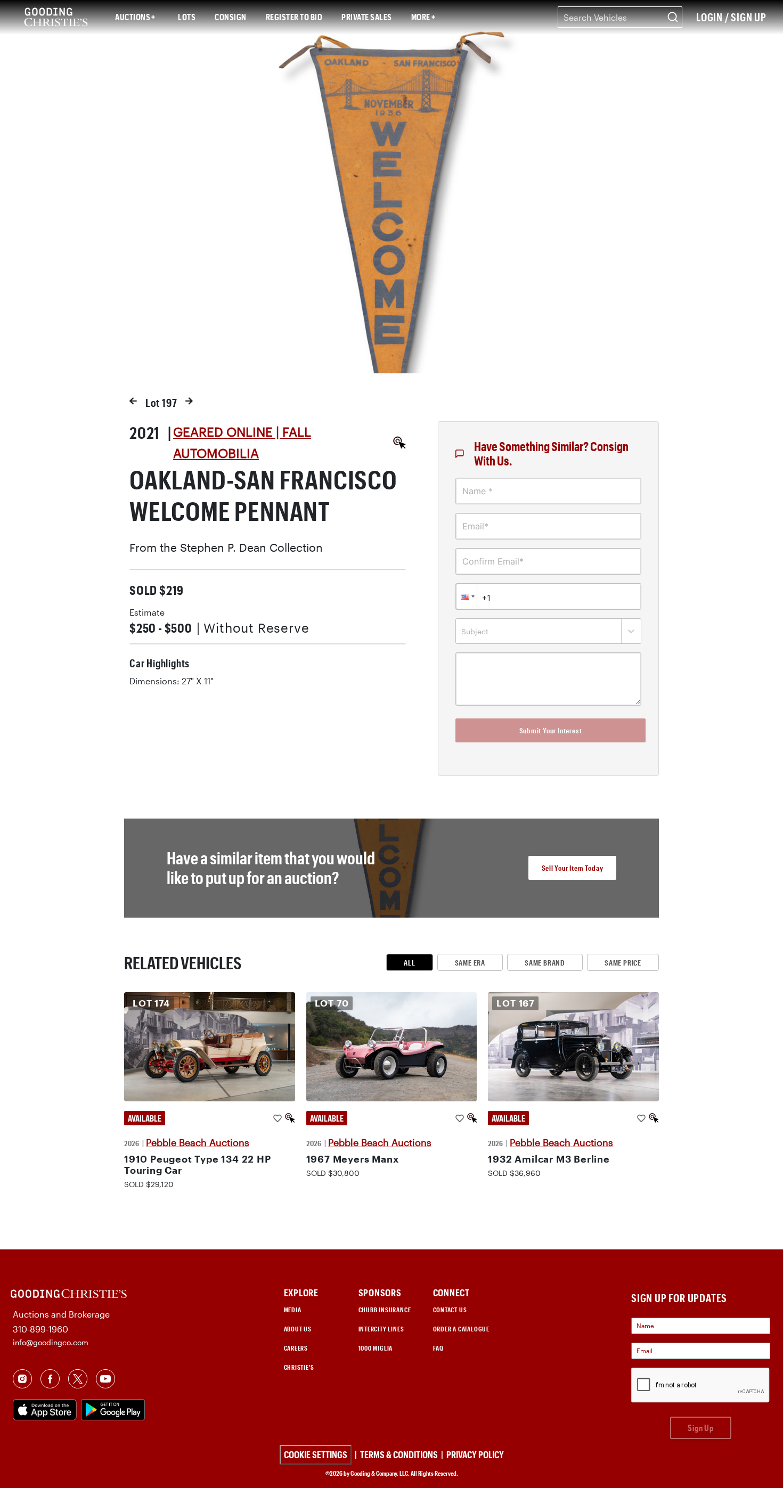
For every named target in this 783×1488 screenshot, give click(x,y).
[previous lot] (133, 401)
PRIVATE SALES (366, 17)
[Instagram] (22, 1378)
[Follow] (277, 1118)
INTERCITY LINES (381, 1328)
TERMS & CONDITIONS (399, 1454)
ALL (409, 962)
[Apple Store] (47, 1408)
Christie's (426, 14)
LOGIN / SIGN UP (731, 17)
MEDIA (292, 1309)
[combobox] (620, 17)
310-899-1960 (40, 1329)
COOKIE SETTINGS (315, 1454)
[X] (77, 1378)
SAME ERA (470, 962)
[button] (466, 596)
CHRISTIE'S (299, 1367)
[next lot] (189, 401)
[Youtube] (105, 1378)
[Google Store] (115, 1408)
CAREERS (296, 1348)
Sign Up (701, 1427)
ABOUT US (298, 1328)
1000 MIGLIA (375, 1348)
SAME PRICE (623, 962)
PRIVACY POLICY (475, 1454)
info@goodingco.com (50, 1342)
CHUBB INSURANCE (384, 1309)
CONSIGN (231, 17)
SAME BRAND (545, 962)
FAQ (438, 1348)
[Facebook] (50, 1378)
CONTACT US (450, 1309)
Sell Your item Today (572, 867)
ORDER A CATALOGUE (461, 1328)
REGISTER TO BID (294, 17)
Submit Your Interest (550, 730)
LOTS (186, 17)
